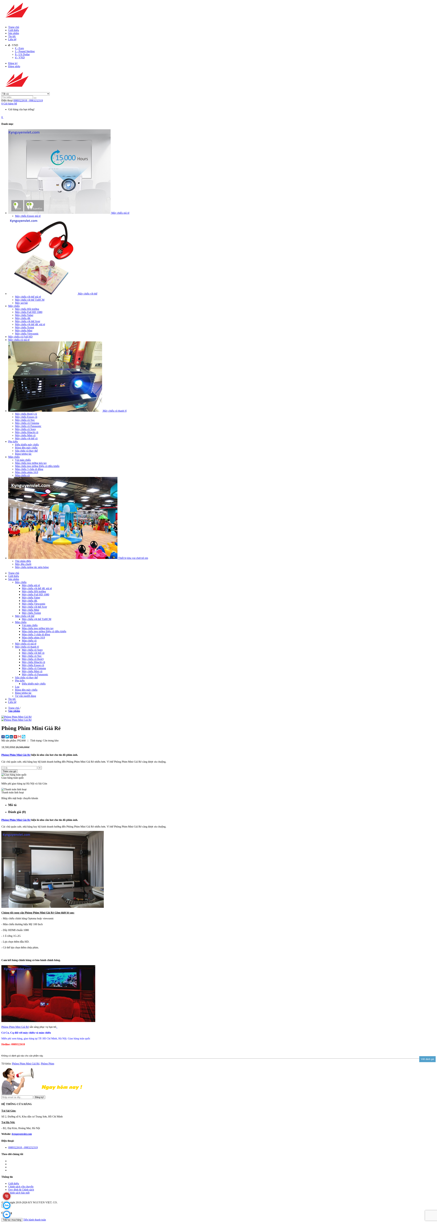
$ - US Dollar (22, 54)
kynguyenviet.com (22, 1133)
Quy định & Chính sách (21, 1189)
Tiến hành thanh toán (34, 1219)
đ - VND (20, 57)
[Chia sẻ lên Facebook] (3, 737)
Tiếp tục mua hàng (12, 1220)
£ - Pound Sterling (25, 51)
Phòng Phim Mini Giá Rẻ (16, 754)
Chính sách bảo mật (19, 1192)
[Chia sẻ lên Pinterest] (15, 737)
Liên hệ (12, 39)
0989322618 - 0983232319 (28, 100)
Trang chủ (13, 27)
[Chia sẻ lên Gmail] (19, 737)
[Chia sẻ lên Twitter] (7, 737)
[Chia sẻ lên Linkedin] (11, 737)
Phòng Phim (47, 1063)
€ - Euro (19, 48)
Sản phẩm (13, 33)
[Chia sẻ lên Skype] (23, 737)
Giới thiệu (13, 30)
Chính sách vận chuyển (20, 1186)
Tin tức (12, 36)
